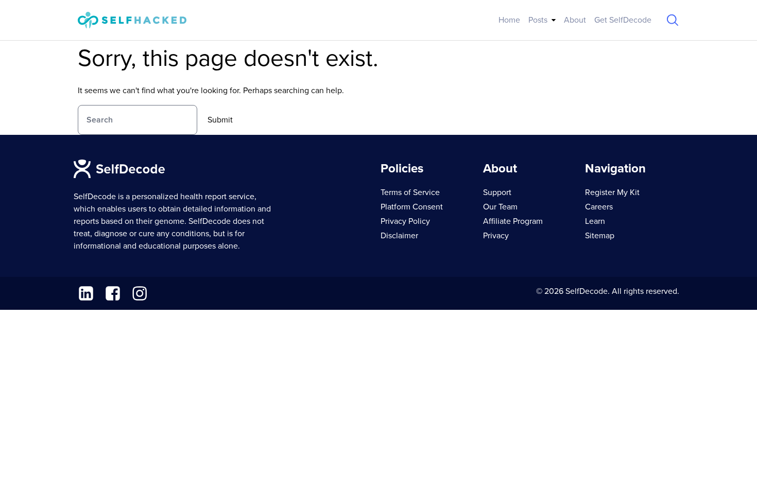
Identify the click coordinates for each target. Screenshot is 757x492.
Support (497, 192)
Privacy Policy (405, 221)
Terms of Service (410, 192)
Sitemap (599, 236)
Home (509, 20)
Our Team (500, 207)
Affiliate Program (513, 221)
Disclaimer (399, 236)
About (575, 20)
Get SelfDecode (622, 20)
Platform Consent (412, 207)
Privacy (496, 236)
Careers (599, 207)
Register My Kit (612, 192)
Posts (537, 20)
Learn (595, 221)
